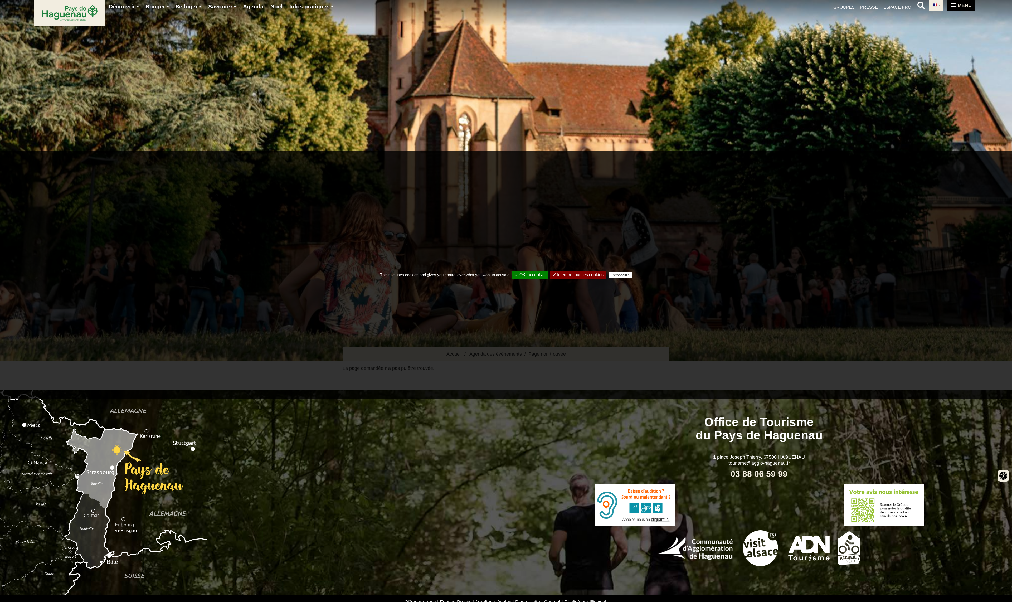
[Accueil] (69, 13)
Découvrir (123, 6)
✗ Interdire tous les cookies (578, 275)
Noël (276, 6)
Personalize (621, 275)
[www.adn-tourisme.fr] (809, 547)
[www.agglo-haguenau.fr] (695, 547)
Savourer (221, 6)
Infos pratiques (310, 6)
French (936, 5)
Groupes (844, 7)
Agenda (253, 6)
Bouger (156, 6)
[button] (961, 5)
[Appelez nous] (634, 505)
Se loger (187, 6)
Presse (869, 7)
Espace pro (897, 7)
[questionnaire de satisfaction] (883, 505)
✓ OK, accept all (530, 275)
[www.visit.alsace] (760, 547)
